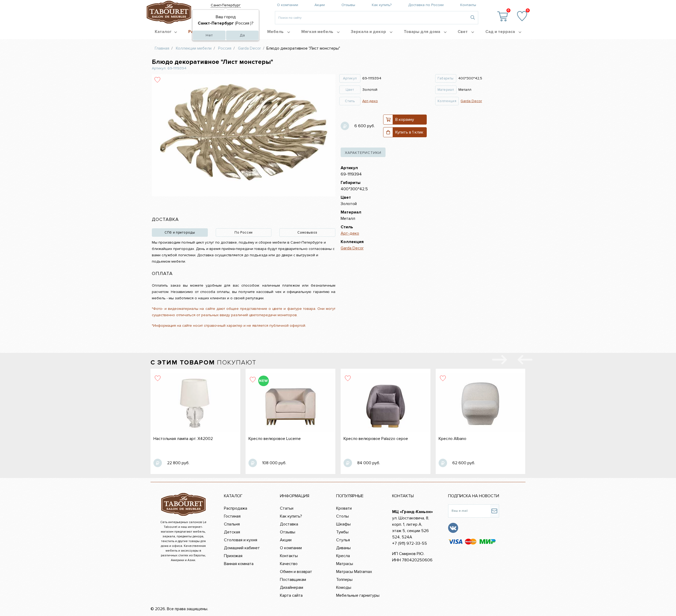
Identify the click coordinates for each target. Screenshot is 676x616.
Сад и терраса (500, 31)
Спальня (232, 524)
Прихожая (233, 555)
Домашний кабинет (242, 548)
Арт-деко (370, 101)
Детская (232, 532)
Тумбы (342, 532)
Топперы (344, 579)
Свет (463, 31)
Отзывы (348, 5)
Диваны (343, 548)
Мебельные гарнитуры (357, 595)
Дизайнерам (291, 587)
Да (242, 35)
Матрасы (344, 563)
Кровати (344, 508)
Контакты (468, 5)
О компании (287, 5)
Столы (342, 516)
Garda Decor (471, 101)
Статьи (286, 508)
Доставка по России (426, 5)
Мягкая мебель (317, 31)
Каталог (163, 31)
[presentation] (525, 360)
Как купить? (382, 5)
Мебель (276, 31)
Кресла (343, 555)
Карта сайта (291, 595)
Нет (209, 35)
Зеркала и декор (369, 31)
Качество (289, 563)
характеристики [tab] (363, 152)
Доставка (289, 524)
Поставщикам (293, 579)
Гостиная (232, 516)
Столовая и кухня (240, 540)
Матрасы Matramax (354, 571)
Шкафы (343, 524)
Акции (319, 5)
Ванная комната (238, 563)
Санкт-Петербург (226, 5)
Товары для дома (422, 31)
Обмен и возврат (296, 571)
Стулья (343, 540)
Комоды (343, 587)
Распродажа (235, 508)
